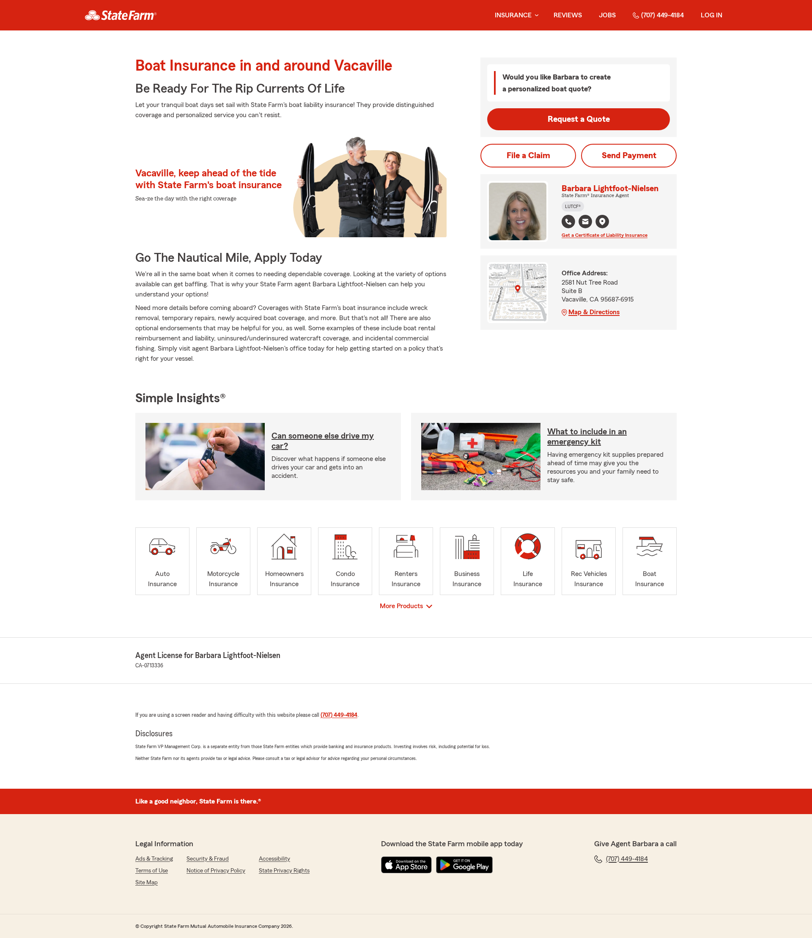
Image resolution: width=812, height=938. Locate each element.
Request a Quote (579, 119)
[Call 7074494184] (568, 221)
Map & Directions (594, 312)
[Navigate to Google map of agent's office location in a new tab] (602, 221)
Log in (711, 15)
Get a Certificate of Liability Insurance (604, 235)
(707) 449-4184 (662, 15)
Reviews (568, 15)
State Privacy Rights (284, 871)
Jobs (607, 15)
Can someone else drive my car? (323, 441)
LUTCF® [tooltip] (573, 206)
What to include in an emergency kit (587, 437)
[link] (120, 15)
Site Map (146, 883)
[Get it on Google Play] (464, 864)
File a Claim (528, 155)
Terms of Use (151, 871)
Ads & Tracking (154, 859)
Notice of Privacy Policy (216, 871)
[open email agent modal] (585, 222)
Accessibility (274, 859)
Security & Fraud (208, 859)
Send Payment (629, 155)
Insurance (513, 15)
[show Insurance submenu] (535, 15)
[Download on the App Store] (406, 864)
